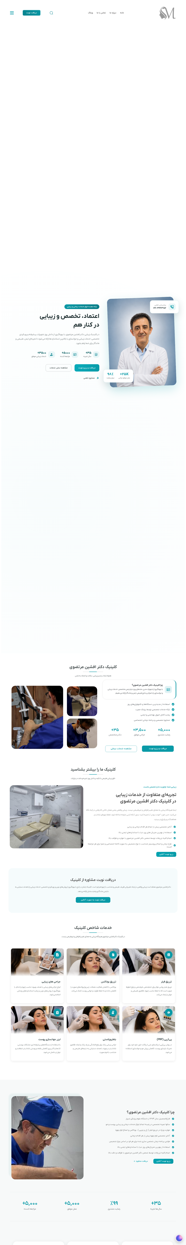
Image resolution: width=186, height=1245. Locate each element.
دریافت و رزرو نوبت (87, 367)
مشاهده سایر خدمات (58, 367)
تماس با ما (101, 12)
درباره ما (113, 12)
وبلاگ (90, 12)
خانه (122, 12)
